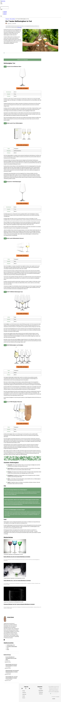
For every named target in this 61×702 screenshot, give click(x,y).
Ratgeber (41, 688)
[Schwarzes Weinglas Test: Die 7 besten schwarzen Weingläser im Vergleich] (15, 600)
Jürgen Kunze (10, 617)
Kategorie (5, 12)
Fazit (8, 649)
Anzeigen (26, 59)
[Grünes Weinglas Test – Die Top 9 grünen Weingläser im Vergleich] (15, 576)
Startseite (5, 11)
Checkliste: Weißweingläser (12, 646)
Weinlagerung (41, 692)
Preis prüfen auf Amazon (22, 88)
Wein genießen (12, 18)
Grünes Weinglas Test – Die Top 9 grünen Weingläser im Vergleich (17, 580)
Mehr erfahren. (57, 691)
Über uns (4, 14)
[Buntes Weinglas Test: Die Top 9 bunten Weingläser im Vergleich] (15, 552)
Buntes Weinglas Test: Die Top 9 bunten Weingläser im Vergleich (17, 556)
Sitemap (23, 690)
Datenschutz (24, 694)
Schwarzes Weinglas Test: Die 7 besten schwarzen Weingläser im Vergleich (19, 604)
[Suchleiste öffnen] (1, 2)
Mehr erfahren (19, 27)
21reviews (57, 696)
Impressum (24, 692)
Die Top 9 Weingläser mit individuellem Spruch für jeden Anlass (11, 658)
